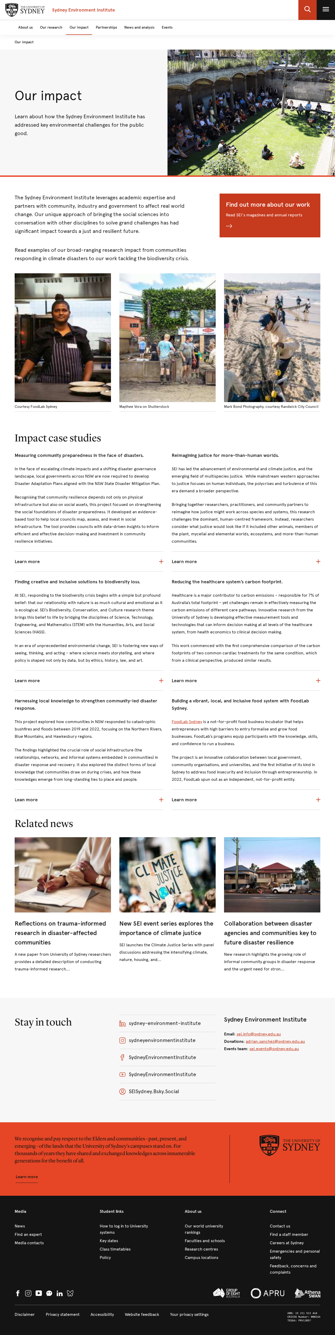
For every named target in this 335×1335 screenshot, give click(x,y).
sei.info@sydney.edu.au (259, 1034)
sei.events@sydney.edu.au (274, 1048)
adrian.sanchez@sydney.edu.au (275, 1041)
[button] (307, 10)
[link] (63, 905)
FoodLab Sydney (187, 721)
